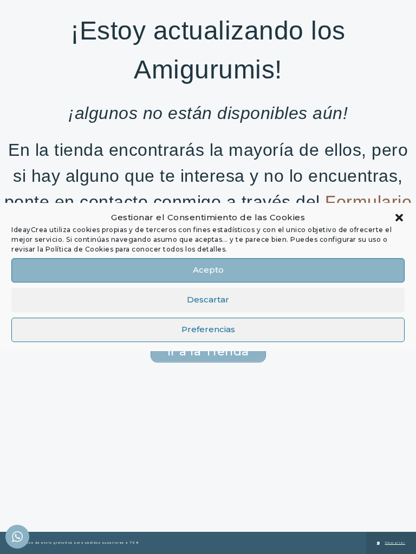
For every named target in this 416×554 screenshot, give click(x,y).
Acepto (208, 270)
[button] (399, 218)
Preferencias (208, 329)
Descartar (208, 299)
